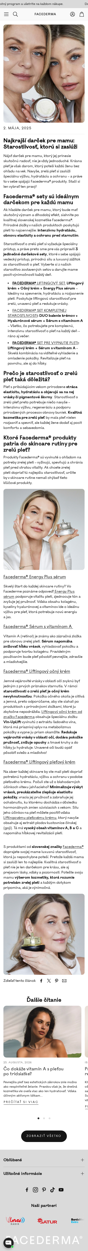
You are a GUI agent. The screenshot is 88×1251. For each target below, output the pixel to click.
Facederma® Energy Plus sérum (34, 577)
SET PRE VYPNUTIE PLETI (45, 343)
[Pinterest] (44, 1189)
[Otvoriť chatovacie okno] (8, 1243)
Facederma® (73, 847)
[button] (6, 14)
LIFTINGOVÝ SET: (39, 283)
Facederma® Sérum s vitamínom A (38, 626)
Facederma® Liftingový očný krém (36, 671)
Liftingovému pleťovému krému (29, 818)
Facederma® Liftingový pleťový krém (39, 762)
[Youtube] (61, 1189)
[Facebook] (26, 1189)
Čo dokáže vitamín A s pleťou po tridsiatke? (33, 1071)
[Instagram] (35, 1189)
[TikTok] (52, 1189)
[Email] (64, 981)
